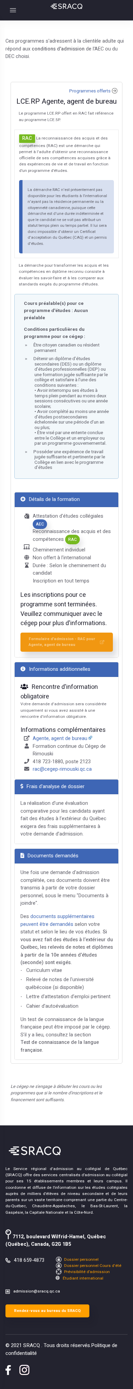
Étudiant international (82, 1278)
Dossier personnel (81, 1259)
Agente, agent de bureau (60, 738)
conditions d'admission (58, 49)
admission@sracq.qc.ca (36, 1291)
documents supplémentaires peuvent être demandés (57, 920)
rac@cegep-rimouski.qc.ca (62, 769)
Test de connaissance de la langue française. (59, 1046)
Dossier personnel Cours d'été (92, 1266)
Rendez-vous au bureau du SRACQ (47, 1311)
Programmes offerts (89, 91)
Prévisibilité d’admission (86, 1272)
